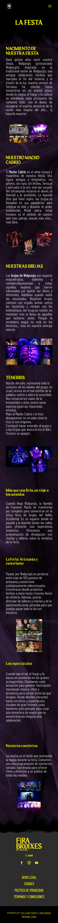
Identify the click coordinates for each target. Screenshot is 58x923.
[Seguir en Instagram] (29, 863)
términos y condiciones (29, 896)
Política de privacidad (29, 890)
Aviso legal (29, 877)
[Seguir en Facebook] (22, 863)
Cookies (29, 883)
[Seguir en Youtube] (36, 863)
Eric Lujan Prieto (28, 912)
